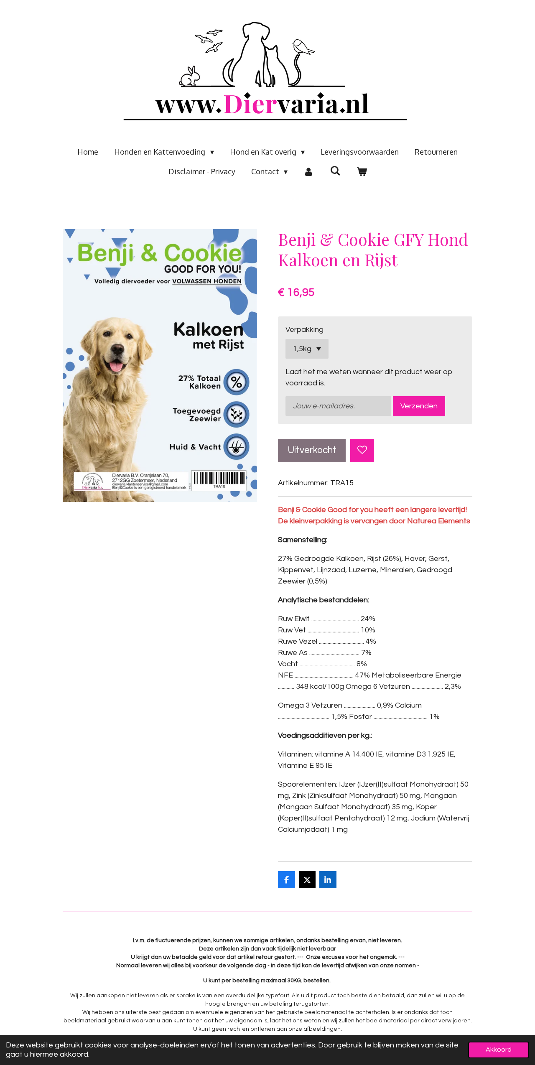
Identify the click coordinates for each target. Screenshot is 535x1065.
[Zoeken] (335, 170)
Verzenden (419, 406)
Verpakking (304, 330)
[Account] (309, 171)
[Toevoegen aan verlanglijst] (362, 450)
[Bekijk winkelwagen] (361, 171)
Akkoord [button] (499, 1049)
